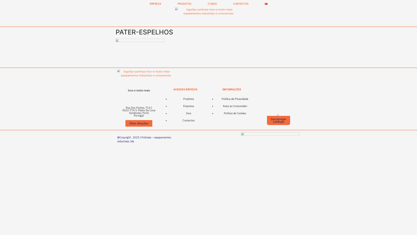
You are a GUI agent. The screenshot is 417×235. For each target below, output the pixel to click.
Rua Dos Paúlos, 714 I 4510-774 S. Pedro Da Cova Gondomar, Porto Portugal (138, 111)
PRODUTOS (184, 3)
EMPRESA (155, 3)
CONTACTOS (241, 3)
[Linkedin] (143, 99)
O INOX (212, 3)
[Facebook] (134, 99)
